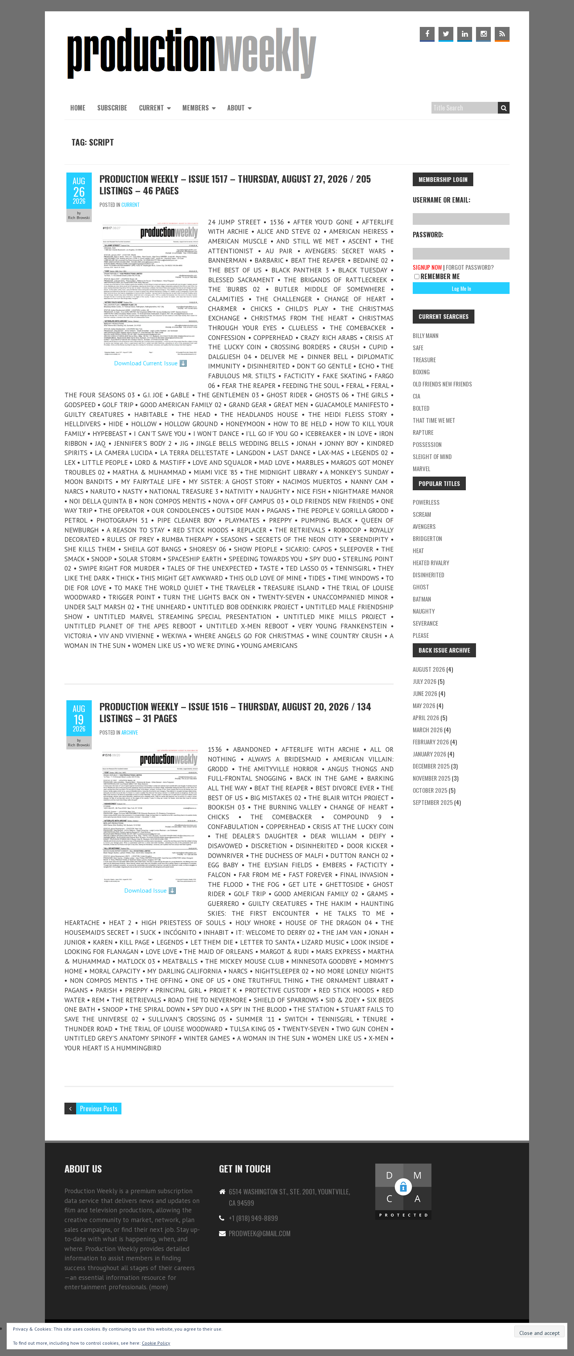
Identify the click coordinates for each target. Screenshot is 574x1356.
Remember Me (440, 276)
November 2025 (432, 778)
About (236, 107)
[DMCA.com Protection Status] (403, 1167)
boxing (421, 371)
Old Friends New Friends (442, 383)
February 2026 (431, 741)
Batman (422, 598)
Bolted (421, 408)
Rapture (423, 432)
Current (151, 107)
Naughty (424, 611)
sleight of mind (432, 456)
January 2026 (429, 753)
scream (422, 514)
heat (418, 550)
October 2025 (430, 790)
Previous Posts (99, 1108)
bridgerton (427, 538)
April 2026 (426, 717)
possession (427, 444)
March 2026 (428, 729)
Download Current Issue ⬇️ (150, 363)
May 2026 (424, 705)
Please (421, 635)
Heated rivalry (431, 562)
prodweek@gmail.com (260, 1233)
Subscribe (112, 107)
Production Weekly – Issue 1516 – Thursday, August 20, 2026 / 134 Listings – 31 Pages (235, 712)
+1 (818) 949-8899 (253, 1218)
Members (195, 107)
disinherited (428, 574)
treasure (424, 359)
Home (78, 107)
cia (416, 395)
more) (159, 1287)
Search (504, 108)
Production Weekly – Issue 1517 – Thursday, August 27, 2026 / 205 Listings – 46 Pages (235, 184)
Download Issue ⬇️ (150, 890)
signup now (427, 267)
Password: (428, 234)
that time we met (434, 420)
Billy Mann (426, 335)
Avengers (424, 526)
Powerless (426, 502)
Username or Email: (442, 200)
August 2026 (429, 669)
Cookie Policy (156, 1343)
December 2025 (431, 766)
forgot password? (470, 267)
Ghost (421, 586)
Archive (129, 732)
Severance (425, 623)
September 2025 (433, 802)
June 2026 (425, 693)
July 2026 (425, 681)
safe (418, 347)
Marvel (421, 468)
